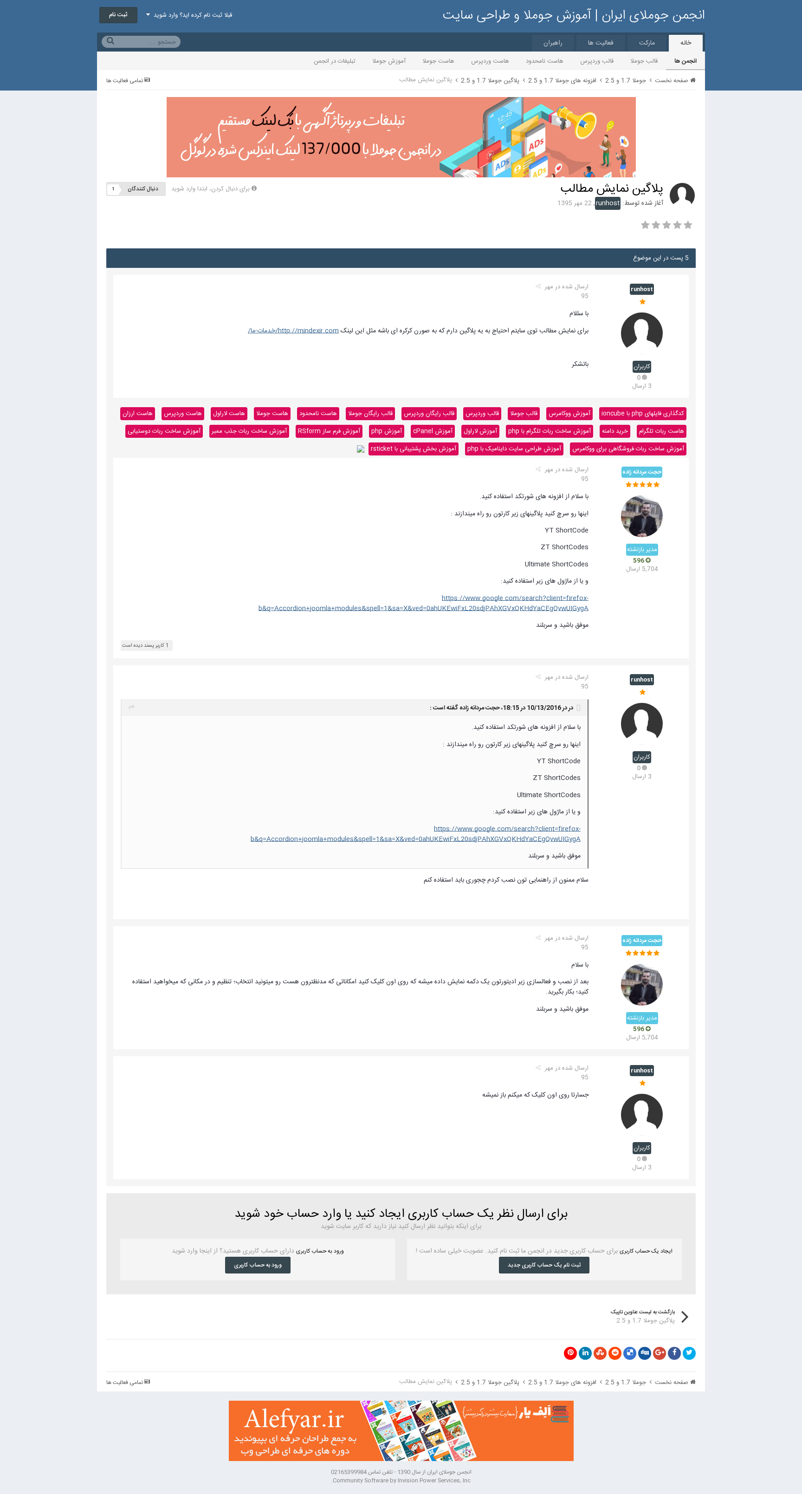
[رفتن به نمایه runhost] (682, 195)
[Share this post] (538, 287)
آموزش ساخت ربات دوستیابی (164, 431)
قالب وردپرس (597, 61)
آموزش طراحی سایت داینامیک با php (514, 449)
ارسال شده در (567, 291)
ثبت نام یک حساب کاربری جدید (544, 1265)
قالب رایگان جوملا (370, 414)
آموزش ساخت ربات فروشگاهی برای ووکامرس (628, 449)
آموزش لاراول (480, 431)
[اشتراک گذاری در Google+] (659, 1353)
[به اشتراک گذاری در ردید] (614, 1353)
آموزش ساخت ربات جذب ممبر (249, 431)
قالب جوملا (644, 61)
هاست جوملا (438, 61)
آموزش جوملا (389, 61)
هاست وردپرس (490, 61)
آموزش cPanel (433, 431)
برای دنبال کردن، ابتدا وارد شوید (210, 189)
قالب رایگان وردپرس (429, 414)
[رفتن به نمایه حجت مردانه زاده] (642, 516)
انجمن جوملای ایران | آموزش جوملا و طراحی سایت (574, 15)
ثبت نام (118, 15)
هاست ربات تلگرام (661, 431)
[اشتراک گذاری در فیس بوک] (674, 1353)
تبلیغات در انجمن (335, 61)
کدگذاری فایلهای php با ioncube (643, 414)
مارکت (647, 43)
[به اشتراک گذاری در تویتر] (689, 1353)
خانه (685, 43)
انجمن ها (685, 61)
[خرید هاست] (360, 449)
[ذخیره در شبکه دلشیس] (629, 1353)
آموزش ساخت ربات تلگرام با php (549, 431)
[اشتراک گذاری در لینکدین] (585, 1353)
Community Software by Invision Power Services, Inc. (401, 1480)
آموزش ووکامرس (569, 414)
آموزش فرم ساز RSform (329, 431)
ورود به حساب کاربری (258, 1265)
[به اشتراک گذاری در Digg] (644, 1353)
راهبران (553, 43)
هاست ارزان (138, 414)
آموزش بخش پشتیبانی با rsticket (413, 449)
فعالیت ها (601, 43)
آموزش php (386, 431)
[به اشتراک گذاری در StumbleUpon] (600, 1353)
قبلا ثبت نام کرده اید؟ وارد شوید (191, 15)
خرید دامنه (615, 431)
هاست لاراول (229, 414)
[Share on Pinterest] (570, 1353)
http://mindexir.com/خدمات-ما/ (293, 331)
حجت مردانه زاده (479, 708)
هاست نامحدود (544, 61)
